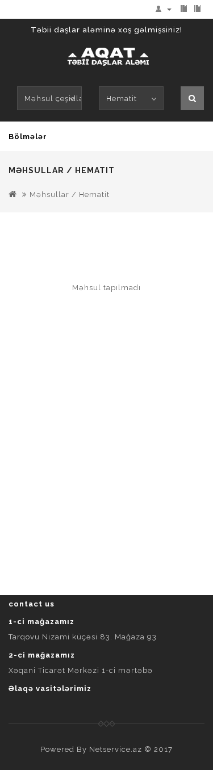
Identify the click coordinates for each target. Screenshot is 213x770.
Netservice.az (115, 749)
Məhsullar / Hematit (70, 194)
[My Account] (165, 8)
